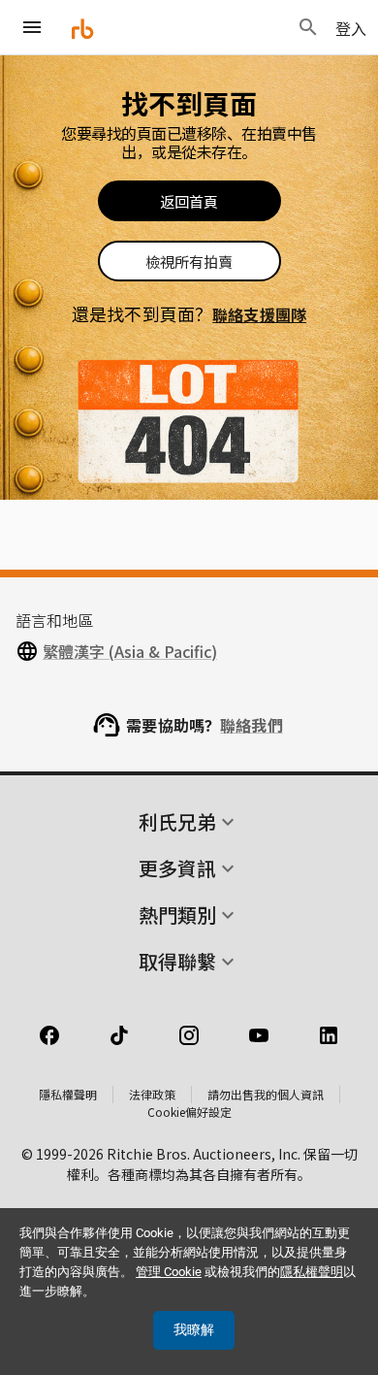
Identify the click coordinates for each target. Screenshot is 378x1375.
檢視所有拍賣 (189, 261)
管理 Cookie (169, 1271)
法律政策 (152, 1094)
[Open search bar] (308, 27)
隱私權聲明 (68, 1094)
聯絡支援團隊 (259, 314)
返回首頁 (189, 201)
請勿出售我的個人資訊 (265, 1094)
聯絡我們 (251, 725)
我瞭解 (193, 1329)
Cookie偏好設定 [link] (189, 1111)
